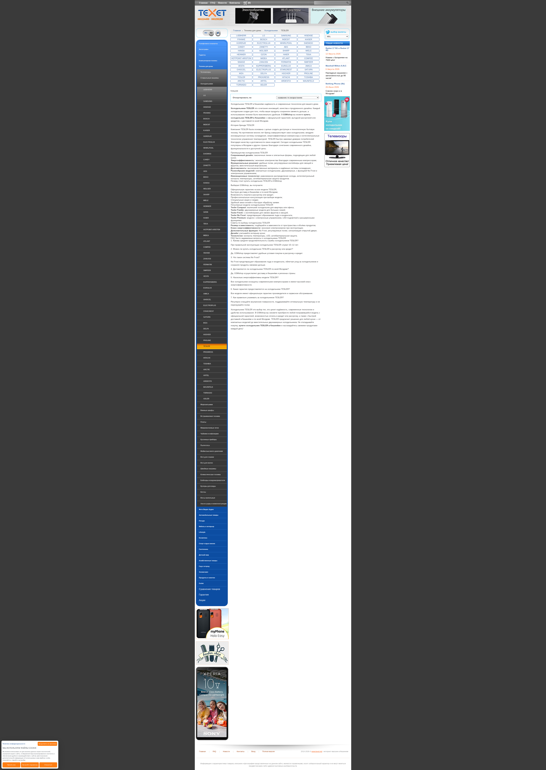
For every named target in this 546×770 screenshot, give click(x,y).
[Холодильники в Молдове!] (337, 114)
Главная (203, 3)
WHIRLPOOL (208, 148)
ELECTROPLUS (209, 305)
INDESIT (206, 125)
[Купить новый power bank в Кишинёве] (328, 16)
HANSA (206, 183)
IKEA (205, 323)
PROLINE (207, 340)
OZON (205, 212)
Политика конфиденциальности (14, 744)
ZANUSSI (207, 259)
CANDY (206, 160)
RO (206, 33)
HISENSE (207, 107)
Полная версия (268, 752)
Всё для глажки (207, 457)
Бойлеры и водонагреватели (212, 480)
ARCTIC (206, 370)
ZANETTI (206, 165)
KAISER (206, 130)
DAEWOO (207, 154)
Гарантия (204, 594)
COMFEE (207, 247)
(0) (249, 3)
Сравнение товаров (209, 589)
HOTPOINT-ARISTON (211, 230)
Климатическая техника (210, 475)
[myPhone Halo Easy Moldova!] (212, 624)
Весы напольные (207, 498)
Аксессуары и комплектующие (213, 504)
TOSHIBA (207, 364)
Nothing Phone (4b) (335, 84)
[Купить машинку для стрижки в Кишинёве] (212, 653)
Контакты (234, 3)
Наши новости (334, 43)
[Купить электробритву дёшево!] (253, 16)
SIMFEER (207, 270)
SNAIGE (206, 253)
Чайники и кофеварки (209, 434)
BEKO (205, 177)
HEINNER (207, 206)
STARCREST (208, 311)
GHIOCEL (207, 300)
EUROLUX (207, 288)
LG (204, 95)
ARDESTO (207, 381)
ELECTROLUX (209, 142)
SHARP (206, 195)
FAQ (212, 3)
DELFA (206, 329)
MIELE (205, 200)
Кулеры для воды (208, 486)
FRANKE (207, 113)
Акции (202, 600)
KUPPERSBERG (210, 282)
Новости (222, 3)
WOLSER (207, 189)
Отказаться (48, 765)
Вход (253, 752)
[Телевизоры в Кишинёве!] (337, 150)
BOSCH (206, 119)
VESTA (206, 276)
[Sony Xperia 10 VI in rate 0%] (212, 703)
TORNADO (207, 393)
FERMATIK (207, 265)
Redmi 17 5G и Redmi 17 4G (337, 49)
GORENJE (207, 136)
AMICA (206, 294)
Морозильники (206, 405)
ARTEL (206, 375)
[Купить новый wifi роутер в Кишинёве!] (291, 16)
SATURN (206, 317)
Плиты (203, 422)
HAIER (206, 218)
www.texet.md (317, 752)
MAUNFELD (208, 387)
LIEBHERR (207, 90)
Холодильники (206, 84)
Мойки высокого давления (211, 451)
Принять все (11, 765)
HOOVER (207, 335)
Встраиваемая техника (210, 416)
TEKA (205, 224)
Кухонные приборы (208, 440)
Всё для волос (206, 463)
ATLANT (206, 241)
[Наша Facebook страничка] (218, 33)
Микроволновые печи (209, 428)
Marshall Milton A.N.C (336, 66)
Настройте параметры (30, 765)
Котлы (203, 492)
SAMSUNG (207, 101)
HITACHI (206, 358)
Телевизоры (205, 72)
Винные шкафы (207, 410)
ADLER (206, 399)
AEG (205, 171)
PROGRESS (208, 352)
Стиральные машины (209, 78)
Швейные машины (208, 469)
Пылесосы (205, 445)
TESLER (206, 346)
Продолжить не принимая (47, 744)
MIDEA (206, 235)
